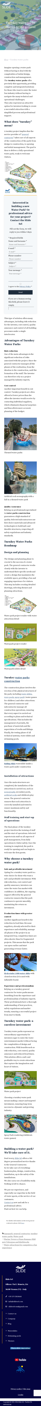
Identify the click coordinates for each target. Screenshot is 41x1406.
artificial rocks (10, 795)
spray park (19, 697)
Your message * (15, 270)
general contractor (22, 1233)
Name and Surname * (17, 241)
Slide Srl (18, 1158)
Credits (20, 1395)
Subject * (12, 263)
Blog (6, 60)
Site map (26, 1389)
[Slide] (6, 5)
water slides (26, 694)
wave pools (9, 697)
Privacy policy (16, 1389)
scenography (9, 792)
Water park (18, 1236)
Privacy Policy (25, 286)
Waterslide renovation (20, 1348)
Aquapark (8, 1233)
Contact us (8, 1202)
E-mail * (11, 248)
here (22, 1223)
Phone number (14, 256)
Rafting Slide (10, 763)
